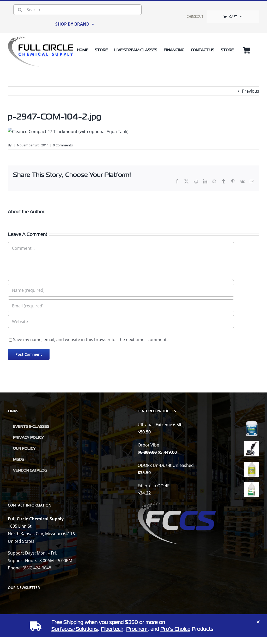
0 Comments (63, 145)
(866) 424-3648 (37, 568)
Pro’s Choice (175, 629)
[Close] (258, 622)
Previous (250, 91)
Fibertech (112, 629)
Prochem (137, 629)
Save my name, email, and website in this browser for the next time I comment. (90, 339)
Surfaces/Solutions (74, 629)
